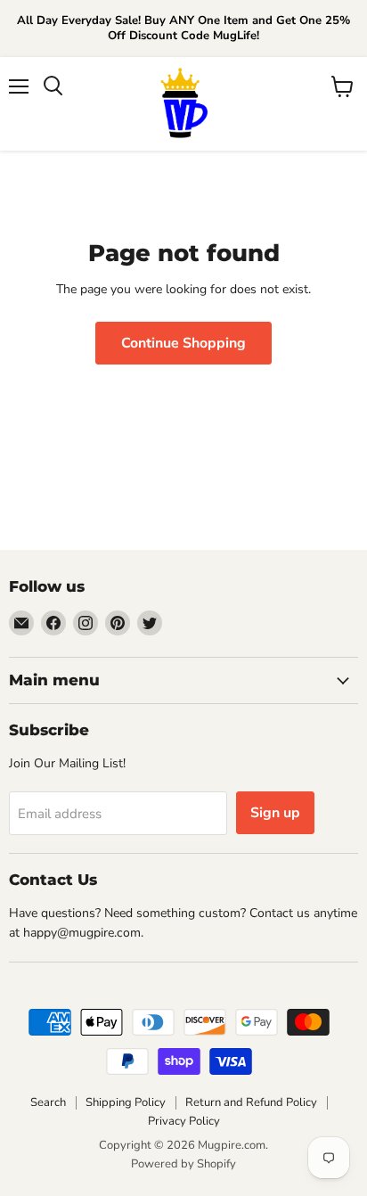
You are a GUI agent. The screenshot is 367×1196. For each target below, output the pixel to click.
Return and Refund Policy (251, 1102)
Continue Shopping (183, 343)
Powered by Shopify (183, 1164)
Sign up (275, 813)
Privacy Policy (184, 1121)
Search (48, 1102)
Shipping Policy (126, 1102)
